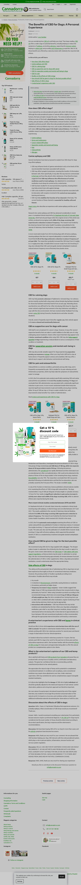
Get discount (52, 451)
